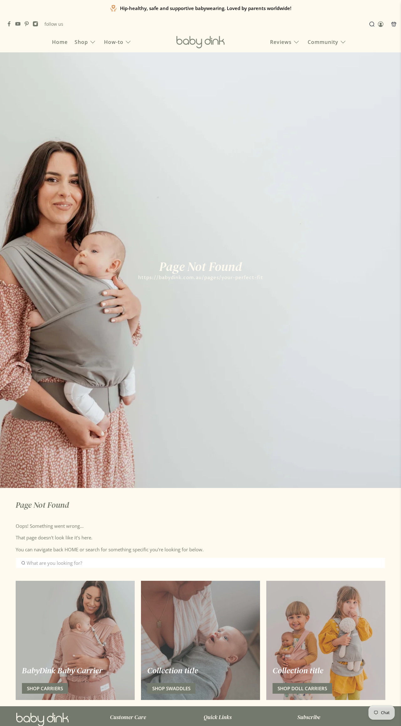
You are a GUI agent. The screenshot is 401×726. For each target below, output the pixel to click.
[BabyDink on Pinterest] (28, 25)
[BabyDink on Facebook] (10, 25)
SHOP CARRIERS (45, 688)
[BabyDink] (200, 42)
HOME (72, 549)
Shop (81, 42)
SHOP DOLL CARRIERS (302, 688)
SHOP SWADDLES (171, 688)
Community (323, 42)
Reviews (281, 42)
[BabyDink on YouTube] (19, 25)
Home (60, 42)
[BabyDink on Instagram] (37, 25)
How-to (113, 42)
